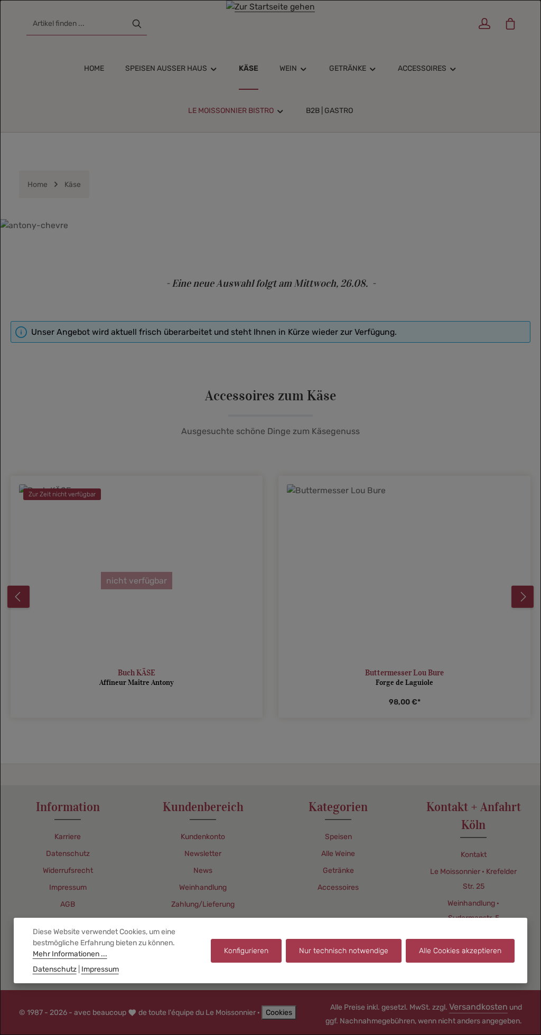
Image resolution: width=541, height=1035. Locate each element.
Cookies (279, 1012)
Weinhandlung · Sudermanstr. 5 (473, 911)
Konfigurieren (246, 950)
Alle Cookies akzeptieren (460, 950)
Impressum (68, 887)
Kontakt (474, 854)
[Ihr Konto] (484, 24)
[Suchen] (137, 23)
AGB (67, 904)
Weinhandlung (203, 887)
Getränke (338, 870)
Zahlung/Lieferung (203, 904)
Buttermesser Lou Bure (404, 673)
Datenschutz (68, 853)
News (202, 870)
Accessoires (338, 887)
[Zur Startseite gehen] (270, 24)
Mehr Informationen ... (70, 953)
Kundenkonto (203, 836)
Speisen (338, 836)
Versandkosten (478, 1007)
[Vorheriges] (18, 597)
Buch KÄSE (136, 673)
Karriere (67, 836)
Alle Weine (338, 853)
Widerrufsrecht (68, 870)
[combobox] (76, 23)
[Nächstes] (522, 597)
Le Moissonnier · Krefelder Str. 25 (473, 879)
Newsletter (202, 853)
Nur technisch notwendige (343, 950)
